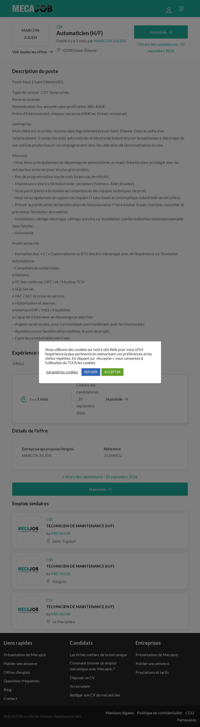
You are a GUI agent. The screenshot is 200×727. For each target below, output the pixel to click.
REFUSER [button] (90, 372)
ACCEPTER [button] (112, 372)
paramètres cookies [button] (62, 372)
